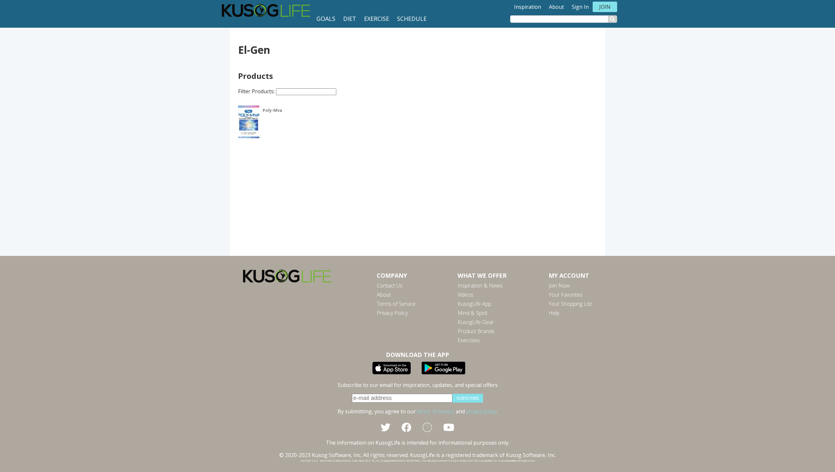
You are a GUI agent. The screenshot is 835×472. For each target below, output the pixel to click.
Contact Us (389, 285)
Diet (349, 18)
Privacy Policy (392, 313)
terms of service (435, 411)
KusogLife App (474, 303)
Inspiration (527, 6)
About (556, 6)
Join (605, 6)
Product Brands (476, 331)
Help (554, 313)
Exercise (376, 18)
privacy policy (481, 411)
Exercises (469, 340)
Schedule (412, 18)
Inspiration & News (480, 285)
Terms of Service (396, 303)
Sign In (580, 6)
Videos (465, 294)
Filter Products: (257, 91)
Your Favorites (566, 294)
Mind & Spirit (472, 313)
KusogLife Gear (476, 322)
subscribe (467, 398)
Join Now (559, 285)
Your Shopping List (570, 303)
